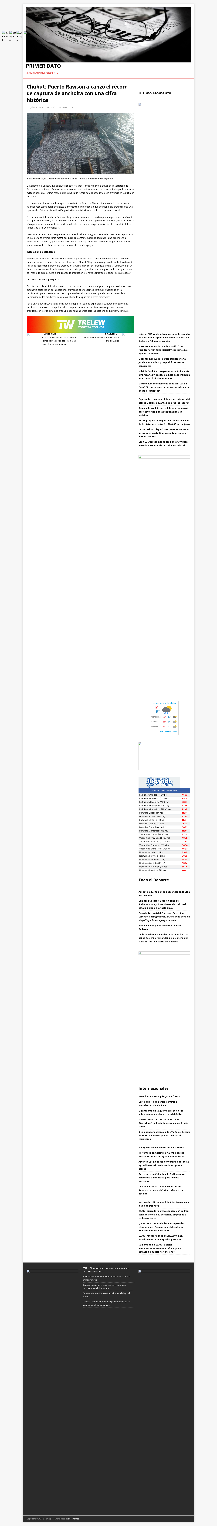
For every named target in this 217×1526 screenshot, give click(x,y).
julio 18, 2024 (37, 107)
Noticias (63, 107)
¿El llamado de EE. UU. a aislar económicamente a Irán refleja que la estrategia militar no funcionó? (160, 1248)
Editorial (51, 107)
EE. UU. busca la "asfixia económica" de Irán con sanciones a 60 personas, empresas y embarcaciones (164, 1214)
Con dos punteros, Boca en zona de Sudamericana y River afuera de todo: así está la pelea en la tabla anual (162, 904)
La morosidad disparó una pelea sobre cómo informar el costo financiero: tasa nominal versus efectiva (164, 433)
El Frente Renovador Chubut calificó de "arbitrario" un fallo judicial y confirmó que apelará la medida (163, 350)
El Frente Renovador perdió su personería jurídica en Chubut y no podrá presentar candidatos (162, 362)
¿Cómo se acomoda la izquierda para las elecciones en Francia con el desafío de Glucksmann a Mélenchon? (162, 1227)
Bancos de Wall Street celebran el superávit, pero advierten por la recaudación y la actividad (164, 412)
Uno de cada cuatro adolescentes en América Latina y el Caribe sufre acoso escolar (161, 1190)
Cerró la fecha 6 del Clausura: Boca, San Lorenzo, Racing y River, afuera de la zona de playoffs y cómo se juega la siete (164, 917)
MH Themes (73, 1518)
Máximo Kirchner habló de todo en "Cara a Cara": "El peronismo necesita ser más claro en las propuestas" (164, 387)
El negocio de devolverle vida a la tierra (161, 1147)
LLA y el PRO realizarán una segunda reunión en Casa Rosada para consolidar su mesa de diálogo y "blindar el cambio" (164, 337)
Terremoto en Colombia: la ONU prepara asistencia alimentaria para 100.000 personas (162, 1178)
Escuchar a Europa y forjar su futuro (159, 1096)
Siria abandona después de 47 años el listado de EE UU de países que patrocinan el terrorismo (164, 1135)
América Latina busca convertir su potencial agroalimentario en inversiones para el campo (164, 1165)
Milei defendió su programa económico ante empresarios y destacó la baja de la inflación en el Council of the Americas (164, 375)
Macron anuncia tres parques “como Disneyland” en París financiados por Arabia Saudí (163, 1123)
